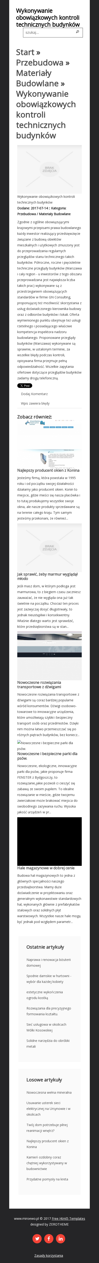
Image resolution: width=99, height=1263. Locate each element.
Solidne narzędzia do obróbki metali (48, 1043)
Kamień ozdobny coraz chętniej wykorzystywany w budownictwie (46, 1163)
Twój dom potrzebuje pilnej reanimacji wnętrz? (47, 1128)
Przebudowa (40, 62)
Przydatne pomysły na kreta (47, 1179)
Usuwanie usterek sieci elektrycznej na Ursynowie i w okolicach (48, 1109)
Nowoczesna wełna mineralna (49, 1092)
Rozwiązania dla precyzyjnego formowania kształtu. (48, 1011)
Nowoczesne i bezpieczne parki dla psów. (47, 756)
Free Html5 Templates (68, 1218)
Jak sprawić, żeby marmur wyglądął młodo (47, 576)
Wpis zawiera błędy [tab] (35, 403)
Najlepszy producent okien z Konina (48, 470)
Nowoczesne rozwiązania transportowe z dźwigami (39, 684)
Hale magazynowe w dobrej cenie (46, 867)
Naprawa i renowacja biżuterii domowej (48, 962)
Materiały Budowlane (37, 78)
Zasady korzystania (48, 1255)
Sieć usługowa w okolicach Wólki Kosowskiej (46, 1027)
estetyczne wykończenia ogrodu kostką (44, 995)
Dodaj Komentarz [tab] (34, 394)
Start (25, 51)
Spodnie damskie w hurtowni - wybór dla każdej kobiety (48, 979)
